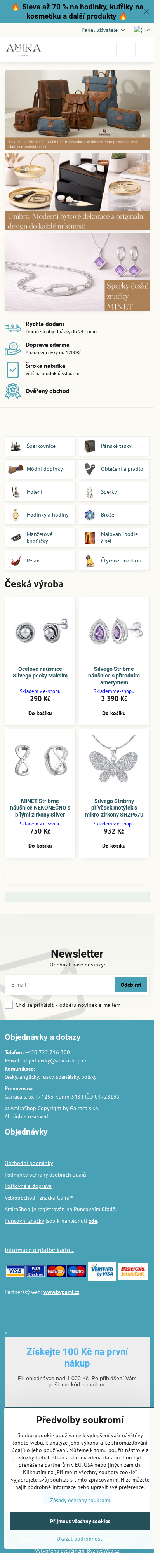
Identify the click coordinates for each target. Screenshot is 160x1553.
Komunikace (19, 1068)
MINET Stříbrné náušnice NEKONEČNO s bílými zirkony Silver (40, 808)
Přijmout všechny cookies (80, 1521)
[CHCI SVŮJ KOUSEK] (77, 111)
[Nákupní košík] (126, 49)
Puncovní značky (24, 1220)
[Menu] (145, 49)
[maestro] (76, 1275)
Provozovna (19, 1088)
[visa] (15, 1275)
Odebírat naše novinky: (77, 964)
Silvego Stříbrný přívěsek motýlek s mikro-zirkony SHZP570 (114, 808)
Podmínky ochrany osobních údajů (45, 1174)
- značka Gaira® (55, 1197)
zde (93, 1220)
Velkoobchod (20, 1197)
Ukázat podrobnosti (80, 1538)
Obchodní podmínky (29, 1163)
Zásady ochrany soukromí (80, 1500)
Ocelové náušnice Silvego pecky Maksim (40, 672)
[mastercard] (56, 1275)
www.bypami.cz (61, 1291)
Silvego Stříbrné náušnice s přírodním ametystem (114, 676)
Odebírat (131, 984)
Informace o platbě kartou (39, 1249)
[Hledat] (106, 49)
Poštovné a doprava (28, 1185)
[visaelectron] (35, 1275)
